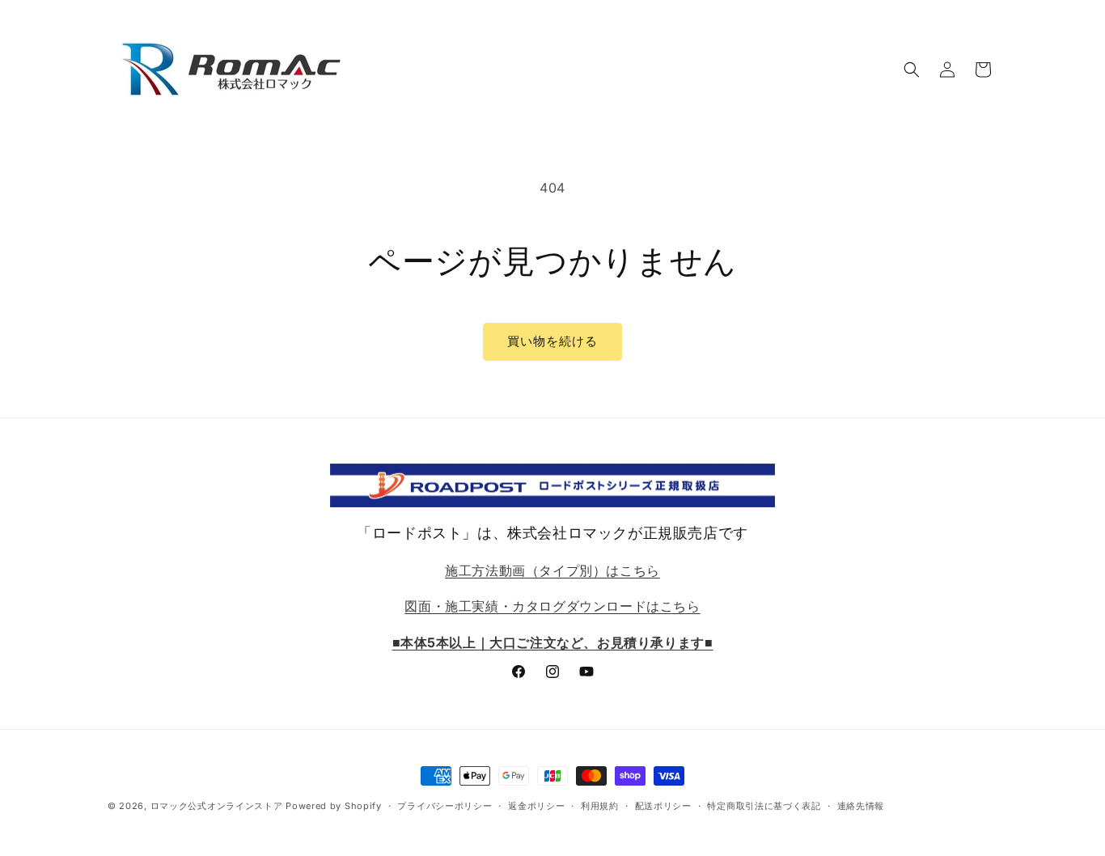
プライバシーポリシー (444, 806)
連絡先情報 (861, 806)
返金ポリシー (536, 806)
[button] (911, 69)
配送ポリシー (663, 806)
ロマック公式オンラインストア (216, 806)
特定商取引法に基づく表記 (763, 806)
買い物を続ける (552, 341)
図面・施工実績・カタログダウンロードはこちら (552, 606)
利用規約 (600, 806)
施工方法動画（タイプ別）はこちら (552, 570)
